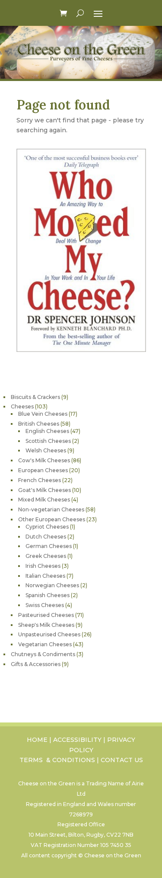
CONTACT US (122, 760)
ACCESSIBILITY (77, 740)
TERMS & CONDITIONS (57, 760)
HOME (37, 740)
